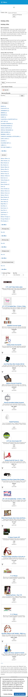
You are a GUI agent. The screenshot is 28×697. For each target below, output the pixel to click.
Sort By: (15, 273)
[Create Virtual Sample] (2, 353)
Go (14, 16)
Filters (3, 82)
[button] (4, 12)
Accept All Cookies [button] (20, 694)
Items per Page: (7, 273)
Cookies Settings (8, 694)
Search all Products (17, 14)
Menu (5, 2)
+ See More (3, 151)
